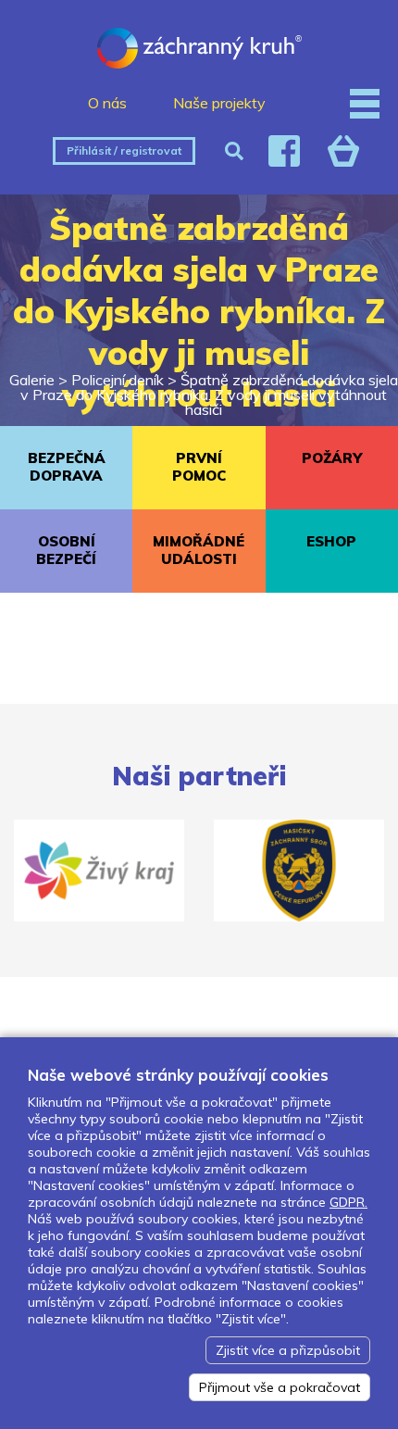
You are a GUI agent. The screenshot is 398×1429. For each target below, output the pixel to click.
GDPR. (348, 1202)
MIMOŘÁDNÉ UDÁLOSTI (198, 550)
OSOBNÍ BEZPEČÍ (66, 550)
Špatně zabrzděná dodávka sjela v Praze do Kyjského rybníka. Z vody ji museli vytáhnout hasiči (209, 394)
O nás (107, 103)
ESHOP (331, 541)
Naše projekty (219, 103)
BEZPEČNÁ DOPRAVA (67, 466)
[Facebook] (284, 151)
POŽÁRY (332, 458)
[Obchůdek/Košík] (343, 151)
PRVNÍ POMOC (199, 466)
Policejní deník (117, 379)
